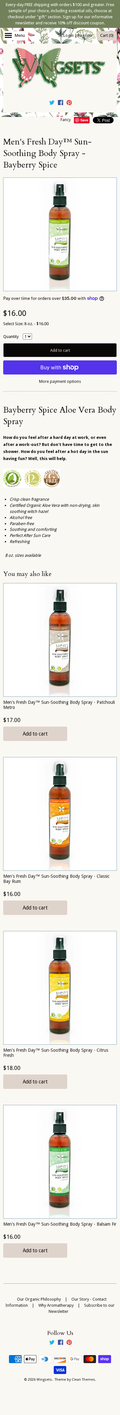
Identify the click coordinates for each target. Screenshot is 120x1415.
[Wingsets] (60, 68)
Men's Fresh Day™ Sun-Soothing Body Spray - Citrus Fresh (55, 1052)
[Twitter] (51, 103)
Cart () (107, 35)
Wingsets (44, 1380)
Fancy (65, 120)
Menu (20, 35)
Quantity (11, 336)
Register (85, 35)
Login (68, 35)
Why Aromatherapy (56, 1305)
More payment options (60, 381)
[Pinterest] (69, 103)
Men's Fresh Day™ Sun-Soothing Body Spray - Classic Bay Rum (56, 879)
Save (84, 120)
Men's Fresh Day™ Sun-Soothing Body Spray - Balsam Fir (59, 1224)
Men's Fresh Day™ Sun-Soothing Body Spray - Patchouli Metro (59, 705)
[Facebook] (60, 103)
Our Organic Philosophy (39, 1299)
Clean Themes (83, 1380)
